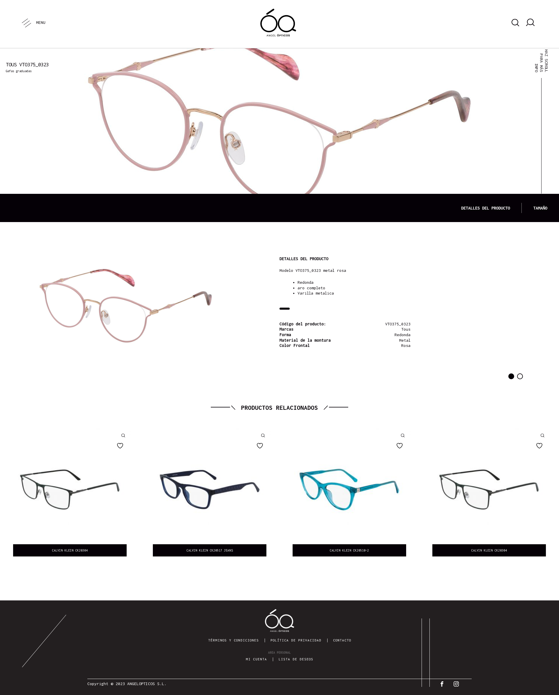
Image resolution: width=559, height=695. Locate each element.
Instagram (458, 684)
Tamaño (540, 207)
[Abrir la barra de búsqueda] (514, 22)
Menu (40, 22)
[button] (511, 376)
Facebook (443, 684)
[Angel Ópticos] (278, 22)
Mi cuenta (256, 659)
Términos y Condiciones (233, 640)
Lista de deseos (296, 659)
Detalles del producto (485, 207)
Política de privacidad (295, 640)
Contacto (342, 640)
